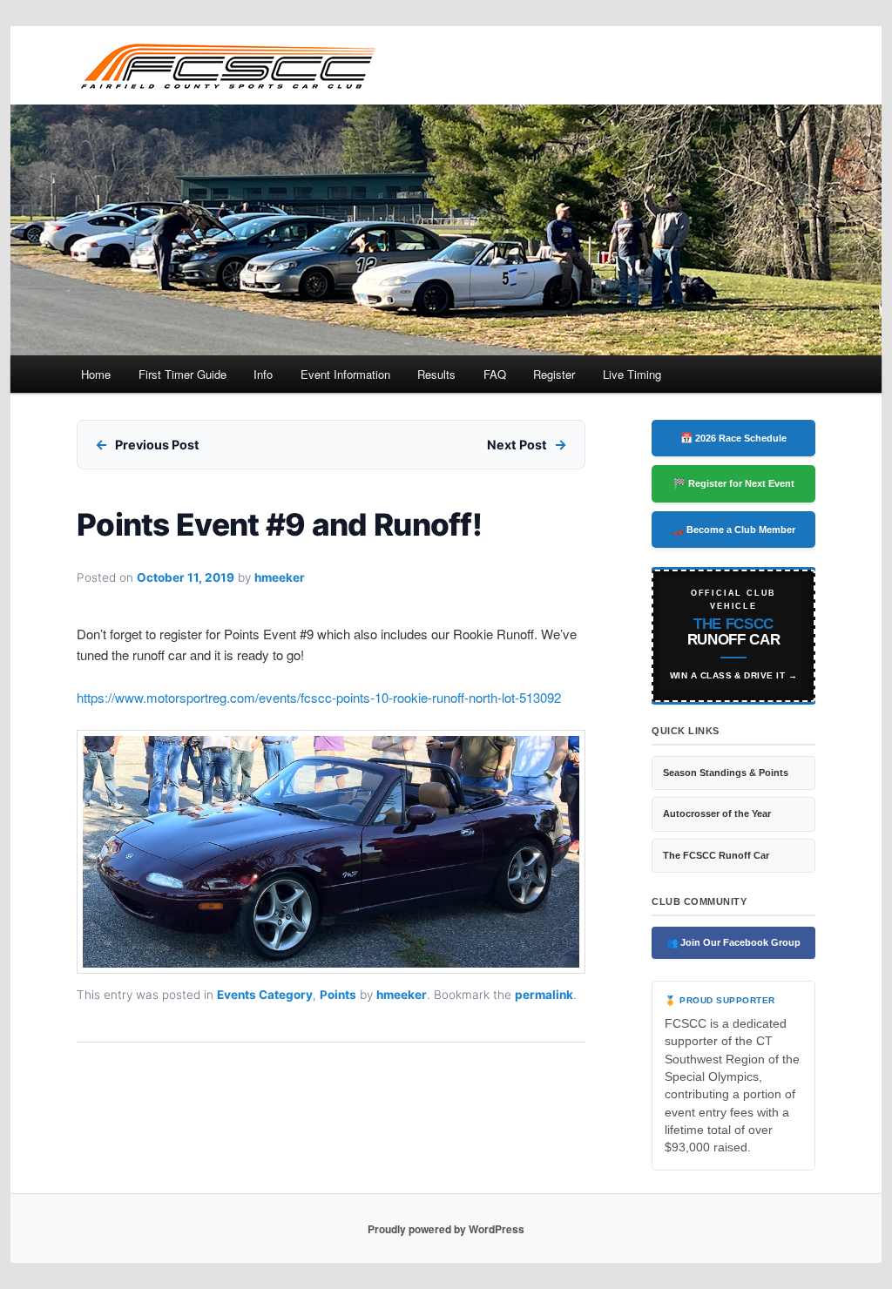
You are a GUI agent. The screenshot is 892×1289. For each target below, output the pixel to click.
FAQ (494, 374)
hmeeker (279, 577)
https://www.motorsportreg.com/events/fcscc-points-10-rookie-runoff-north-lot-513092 (319, 697)
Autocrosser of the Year (717, 813)
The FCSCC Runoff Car (716, 855)
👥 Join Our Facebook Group (733, 942)
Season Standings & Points (725, 772)
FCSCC (227, 65)
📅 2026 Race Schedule (733, 438)
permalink (544, 995)
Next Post (517, 444)
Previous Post (157, 444)
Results (436, 374)
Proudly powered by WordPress (446, 1229)
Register (554, 374)
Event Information (345, 374)
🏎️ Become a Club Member (733, 529)
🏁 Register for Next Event (733, 483)
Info (263, 374)
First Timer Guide (182, 374)
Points (338, 995)
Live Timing (632, 374)
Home (96, 374)
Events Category (265, 995)
